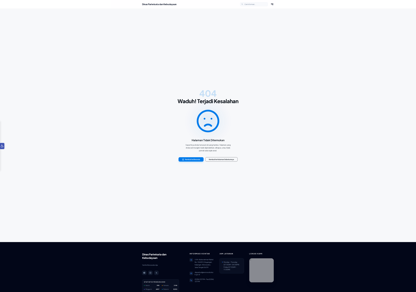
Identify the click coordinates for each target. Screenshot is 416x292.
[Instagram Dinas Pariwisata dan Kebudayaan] (150, 273)
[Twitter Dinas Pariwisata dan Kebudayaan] (156, 273)
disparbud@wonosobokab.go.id (204, 273)
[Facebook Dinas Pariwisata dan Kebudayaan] (144, 273)
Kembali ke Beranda (192, 159)
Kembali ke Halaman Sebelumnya (221, 159)
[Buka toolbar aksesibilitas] (2, 146)
